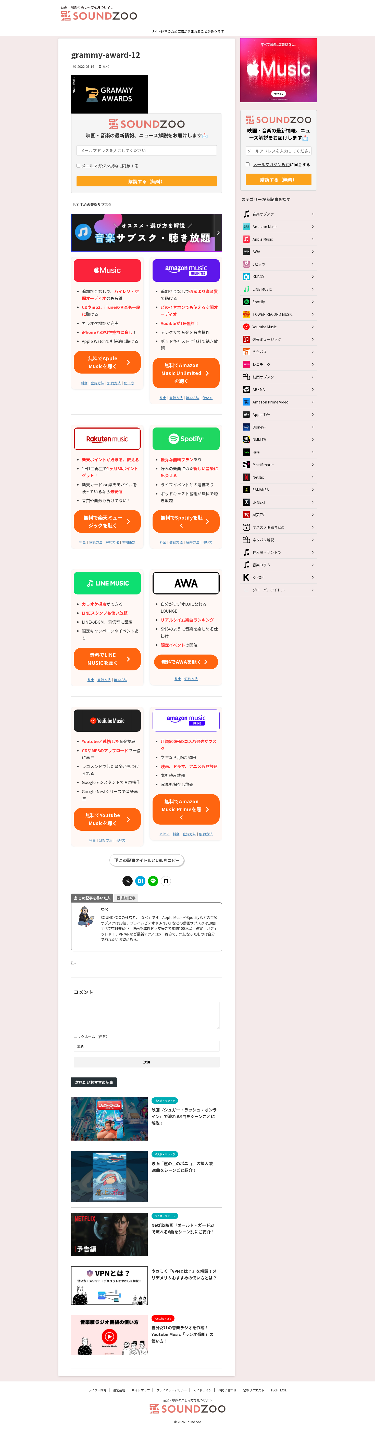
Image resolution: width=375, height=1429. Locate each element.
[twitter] (127, 881)
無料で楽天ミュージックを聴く (102, 521)
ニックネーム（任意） (91, 1036)
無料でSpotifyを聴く (181, 521)
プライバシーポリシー (171, 1390)
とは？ (164, 833)
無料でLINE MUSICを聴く (102, 658)
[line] (153, 881)
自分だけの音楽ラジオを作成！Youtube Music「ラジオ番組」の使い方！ (183, 1334)
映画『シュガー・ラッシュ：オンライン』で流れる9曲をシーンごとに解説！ (184, 1116)
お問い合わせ (227, 1390)
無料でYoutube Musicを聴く (102, 819)
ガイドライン (202, 1390)
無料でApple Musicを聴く (102, 362)
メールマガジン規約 (99, 166)
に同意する (110, 166)
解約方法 (114, 382)
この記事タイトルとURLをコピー (149, 860)
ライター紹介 (97, 1390)
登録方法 (97, 382)
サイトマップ (141, 1390)
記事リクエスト (253, 1390)
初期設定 (128, 542)
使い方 (129, 382)
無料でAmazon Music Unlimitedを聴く (181, 373)
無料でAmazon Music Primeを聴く (181, 809)
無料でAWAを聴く (181, 661)
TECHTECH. (279, 1390)
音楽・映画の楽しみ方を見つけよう (187, 1400)
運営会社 (119, 1390)
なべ (106, 66)
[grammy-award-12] (140, 881)
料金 (84, 382)
